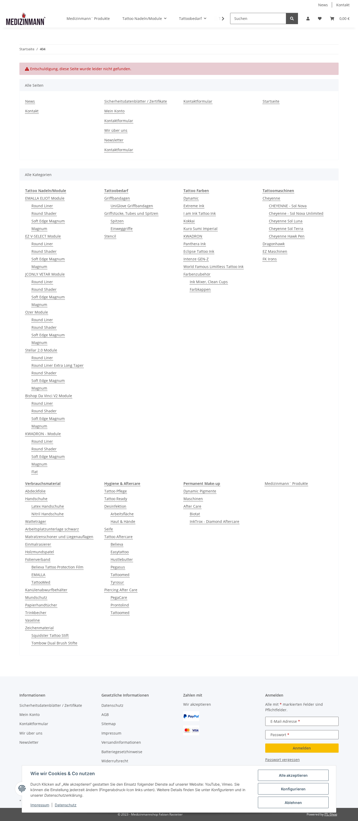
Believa (117, 544)
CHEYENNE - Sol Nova (288, 205)
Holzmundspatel (39, 551)
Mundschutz (36, 597)
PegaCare (119, 597)
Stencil (110, 236)
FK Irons (270, 258)
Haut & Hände (123, 521)
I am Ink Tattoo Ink (199, 213)
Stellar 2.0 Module (41, 350)
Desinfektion (115, 506)
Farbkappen (200, 289)
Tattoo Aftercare (118, 536)
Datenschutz (66, 805)
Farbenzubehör (196, 274)
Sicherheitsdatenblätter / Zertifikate (135, 101)
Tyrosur (117, 582)
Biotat (195, 513)
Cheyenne (271, 198)
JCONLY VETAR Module (45, 274)
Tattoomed (120, 574)
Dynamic (191, 198)
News (323, 4)
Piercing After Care (120, 589)
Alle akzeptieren (293, 775)
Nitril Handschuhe (47, 513)
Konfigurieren (293, 789)
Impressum (39, 805)
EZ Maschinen (275, 251)
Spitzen (117, 220)
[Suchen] (292, 18)
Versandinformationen (121, 742)
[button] (308, 18)
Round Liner (42, 205)
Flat (34, 471)
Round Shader (44, 213)
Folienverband (37, 559)
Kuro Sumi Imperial (200, 228)
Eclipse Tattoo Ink (198, 251)
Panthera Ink (194, 243)
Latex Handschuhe (47, 506)
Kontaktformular (118, 120)
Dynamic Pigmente (199, 491)
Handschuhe (36, 498)
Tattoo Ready (115, 498)
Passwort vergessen (282, 759)
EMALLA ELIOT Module (44, 198)
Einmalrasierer (38, 544)
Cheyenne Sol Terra (286, 228)
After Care (192, 506)
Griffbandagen (117, 198)
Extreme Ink (193, 205)
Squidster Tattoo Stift (50, 635)
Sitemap (108, 723)
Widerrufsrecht (114, 760)
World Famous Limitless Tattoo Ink (213, 266)
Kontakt (343, 4)
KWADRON (192, 236)
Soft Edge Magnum (48, 220)
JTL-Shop (330, 814)
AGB (105, 714)
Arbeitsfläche (122, 513)
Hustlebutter (122, 559)
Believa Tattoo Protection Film (57, 567)
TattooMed (40, 582)
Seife (108, 529)
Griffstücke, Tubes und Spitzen (131, 213)
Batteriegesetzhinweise (121, 751)
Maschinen (193, 498)
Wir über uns (115, 130)
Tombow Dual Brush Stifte (54, 643)
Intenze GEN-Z (196, 258)
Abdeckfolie (35, 491)
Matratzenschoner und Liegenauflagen (59, 536)
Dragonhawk (274, 243)
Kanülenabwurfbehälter (46, 589)
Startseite (271, 101)
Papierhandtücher (41, 605)
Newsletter (113, 140)
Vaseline (32, 620)
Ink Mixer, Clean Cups (209, 281)
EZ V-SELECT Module (43, 236)
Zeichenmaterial (39, 627)
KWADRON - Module (43, 433)
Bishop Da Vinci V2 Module (48, 395)
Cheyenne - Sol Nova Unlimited (296, 213)
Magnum (39, 228)
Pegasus (118, 567)
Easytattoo (120, 551)
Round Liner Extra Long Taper (57, 365)
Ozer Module (36, 312)
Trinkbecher (35, 612)
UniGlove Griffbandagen (132, 205)
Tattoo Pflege (115, 491)
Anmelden (302, 748)
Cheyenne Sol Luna (285, 220)
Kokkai (189, 220)
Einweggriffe (122, 228)
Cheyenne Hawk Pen (287, 236)
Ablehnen (293, 802)
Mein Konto (114, 110)
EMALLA (38, 574)
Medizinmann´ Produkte (286, 483)
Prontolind (120, 605)
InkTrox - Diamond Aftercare (214, 521)
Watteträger (35, 521)
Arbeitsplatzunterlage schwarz (52, 529)
